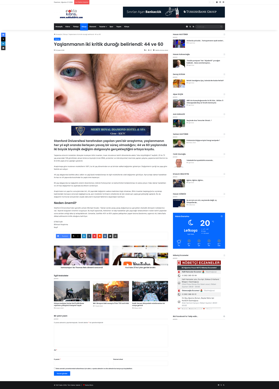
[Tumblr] (89, 236)
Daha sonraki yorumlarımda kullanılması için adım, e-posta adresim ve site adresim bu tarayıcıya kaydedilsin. (94, 368)
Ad (55, 350)
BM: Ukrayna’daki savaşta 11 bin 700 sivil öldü (111, 303)
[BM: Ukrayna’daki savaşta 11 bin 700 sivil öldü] (111, 291)
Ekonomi (92, 26)
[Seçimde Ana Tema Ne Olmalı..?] (179, 123)
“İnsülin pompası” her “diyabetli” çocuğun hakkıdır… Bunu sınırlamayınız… (203, 62)
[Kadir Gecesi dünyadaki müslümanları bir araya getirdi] (150, 291)
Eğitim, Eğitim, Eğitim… (195, 180)
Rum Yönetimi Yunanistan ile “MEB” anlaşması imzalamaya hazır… (112, 2)
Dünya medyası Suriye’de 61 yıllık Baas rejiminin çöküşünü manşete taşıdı (69, 304)
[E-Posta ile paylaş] (110, 236)
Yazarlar (102, 26)
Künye (126, 26)
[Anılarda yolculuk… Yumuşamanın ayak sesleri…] (179, 44)
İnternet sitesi (118, 359)
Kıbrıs (67, 26)
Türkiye (76, 26)
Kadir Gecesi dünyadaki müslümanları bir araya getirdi (148, 304)
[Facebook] (3, 35)
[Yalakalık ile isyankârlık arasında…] (179, 163)
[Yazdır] (115, 236)
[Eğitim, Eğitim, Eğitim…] (179, 183)
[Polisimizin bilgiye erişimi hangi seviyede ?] (179, 143)
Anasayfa (58, 26)
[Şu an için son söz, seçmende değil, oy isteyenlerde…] (179, 203)
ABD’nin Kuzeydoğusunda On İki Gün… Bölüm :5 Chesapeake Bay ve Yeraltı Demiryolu (205, 101)
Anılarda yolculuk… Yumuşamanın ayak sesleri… (205, 41)
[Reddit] (100, 236)
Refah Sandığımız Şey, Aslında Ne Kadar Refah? (205, 80)
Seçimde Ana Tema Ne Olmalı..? (199, 120)
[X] (3, 39)
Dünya (84, 26)
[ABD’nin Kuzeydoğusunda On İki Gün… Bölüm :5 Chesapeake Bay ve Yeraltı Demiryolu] (179, 103)
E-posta (57, 359)
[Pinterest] (94, 236)
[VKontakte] (105, 236)
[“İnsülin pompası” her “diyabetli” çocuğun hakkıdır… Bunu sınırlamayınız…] (179, 64)
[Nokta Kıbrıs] (71, 14)
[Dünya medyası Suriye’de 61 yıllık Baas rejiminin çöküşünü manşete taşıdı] (72, 291)
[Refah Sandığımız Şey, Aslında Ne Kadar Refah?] (179, 83)
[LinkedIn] (84, 236)
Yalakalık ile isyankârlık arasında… (200, 160)
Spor (111, 26)
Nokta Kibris (89, 385)
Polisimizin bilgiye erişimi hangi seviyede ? (203, 140)
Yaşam (118, 26)
